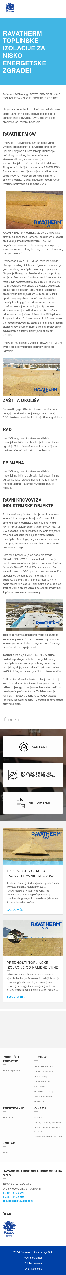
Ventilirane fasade (43, 1096)
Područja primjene (12, 1070)
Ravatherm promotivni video (48, 1136)
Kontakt (6, 1152)
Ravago (9, 1229)
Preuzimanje (9, 1117)
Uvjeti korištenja (33, 1268)
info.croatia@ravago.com (18, 1200)
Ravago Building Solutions (47, 1122)
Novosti (38, 1117)
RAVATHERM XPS (43, 1066)
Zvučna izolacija (42, 1081)
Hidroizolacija (41, 1076)
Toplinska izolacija (43, 1071)
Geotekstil (39, 1101)
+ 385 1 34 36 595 (13, 1196)
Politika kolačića (33, 1263)
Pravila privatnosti (33, 1257)
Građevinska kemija (44, 1091)
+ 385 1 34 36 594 (13, 1192)
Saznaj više (15, 910)
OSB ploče (39, 1086)
